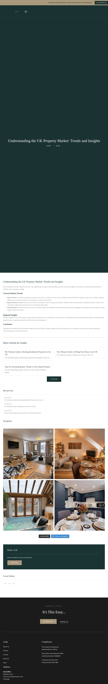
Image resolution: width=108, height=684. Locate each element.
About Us (6, 647)
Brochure (6, 659)
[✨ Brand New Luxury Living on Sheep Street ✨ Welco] (80, 505)
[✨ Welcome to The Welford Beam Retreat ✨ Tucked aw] (28, 505)
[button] (26, 12)
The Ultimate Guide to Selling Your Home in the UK (77, 352)
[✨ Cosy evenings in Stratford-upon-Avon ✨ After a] (80, 454)
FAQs (4, 663)
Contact (5, 655)
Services (5, 651)
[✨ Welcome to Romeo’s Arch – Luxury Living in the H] (28, 454)
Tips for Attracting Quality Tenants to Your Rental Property (27, 367)
